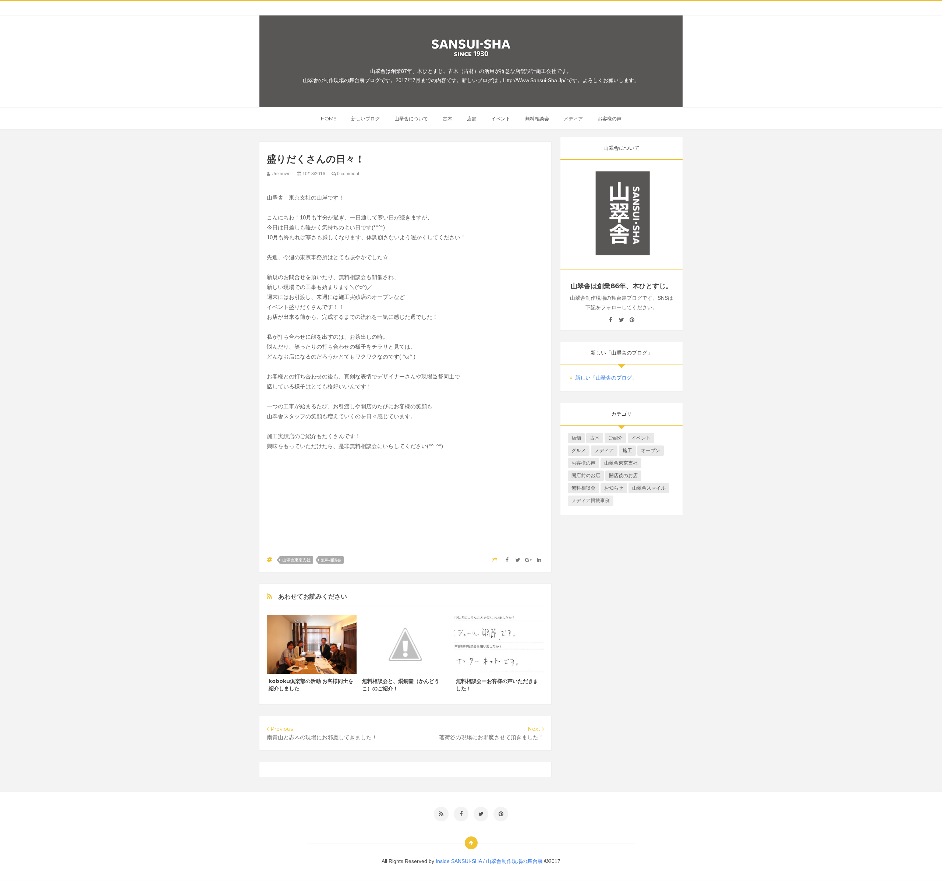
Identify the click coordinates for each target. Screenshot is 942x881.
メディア (573, 118)
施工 (627, 450)
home (328, 118)
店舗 (472, 118)
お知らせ (613, 488)
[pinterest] (632, 320)
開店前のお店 (585, 475)
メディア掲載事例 (590, 500)
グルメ (578, 450)
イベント (500, 118)
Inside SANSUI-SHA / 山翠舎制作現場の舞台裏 (490, 861)
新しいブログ (365, 118)
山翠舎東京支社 (296, 560)
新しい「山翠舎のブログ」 (606, 378)
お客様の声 (609, 118)
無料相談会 (537, 118)
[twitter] (621, 320)
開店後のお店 (623, 475)
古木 (447, 118)
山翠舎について (411, 118)
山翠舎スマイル (649, 488)
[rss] (441, 814)
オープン (650, 450)
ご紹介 (615, 438)
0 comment (347, 173)
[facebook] (610, 320)
